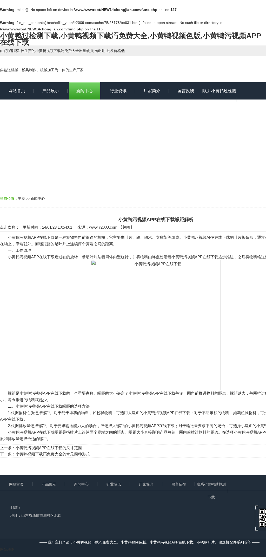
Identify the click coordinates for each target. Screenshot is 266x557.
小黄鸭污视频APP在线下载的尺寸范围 (49, 448)
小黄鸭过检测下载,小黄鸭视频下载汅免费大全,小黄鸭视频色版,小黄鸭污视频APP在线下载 (130, 39)
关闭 (126, 227)
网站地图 (7, 549)
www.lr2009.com (103, 227)
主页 (21, 198)
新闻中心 (37, 198)
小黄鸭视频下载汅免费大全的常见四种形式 (53, 454)
